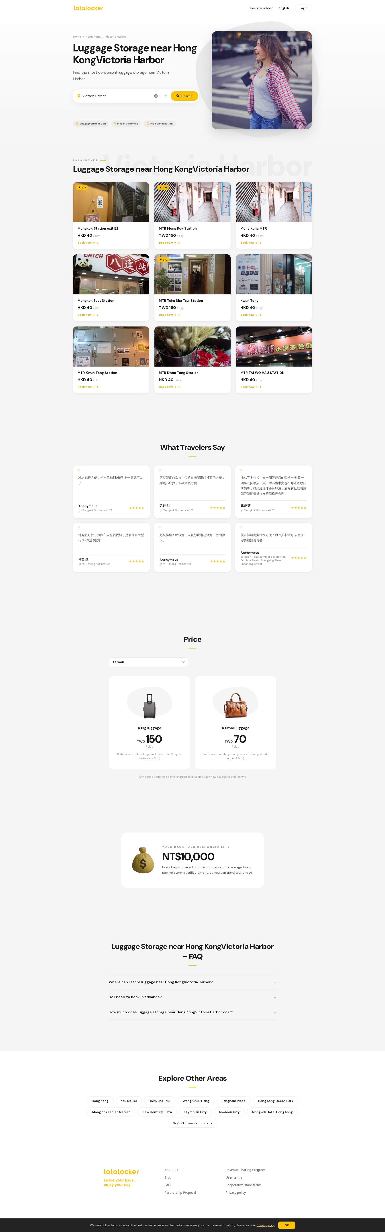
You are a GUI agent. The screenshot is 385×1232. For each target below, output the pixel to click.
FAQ (168, 1185)
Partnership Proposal (180, 1192)
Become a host (261, 8)
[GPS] (156, 96)
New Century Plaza (157, 1112)
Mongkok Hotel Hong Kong (272, 1112)
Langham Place (234, 1101)
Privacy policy (266, 1225)
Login (303, 8)
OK (287, 1225)
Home (77, 37)
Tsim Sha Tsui (159, 1101)
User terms (234, 1177)
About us (171, 1170)
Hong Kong (93, 37)
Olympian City (195, 1112)
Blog (168, 1177)
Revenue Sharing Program (245, 1170)
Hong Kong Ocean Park (275, 1101)
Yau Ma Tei (129, 1101)
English (284, 8)
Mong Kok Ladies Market (111, 1112)
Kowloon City (229, 1112)
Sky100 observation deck (192, 1123)
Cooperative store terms (244, 1185)
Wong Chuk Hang (196, 1101)
